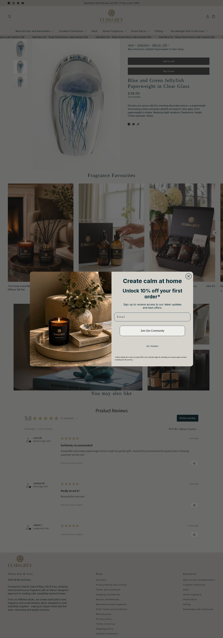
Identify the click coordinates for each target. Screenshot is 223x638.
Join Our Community (152, 330)
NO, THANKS (152, 346)
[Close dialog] (188, 276)
